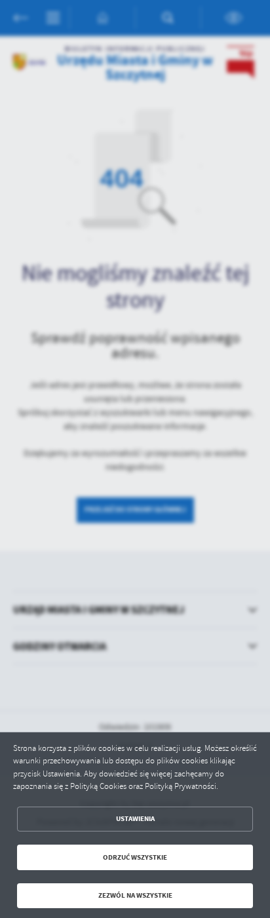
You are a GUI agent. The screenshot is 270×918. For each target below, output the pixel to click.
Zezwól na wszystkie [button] (135, 895)
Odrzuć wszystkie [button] (135, 857)
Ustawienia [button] (135, 819)
